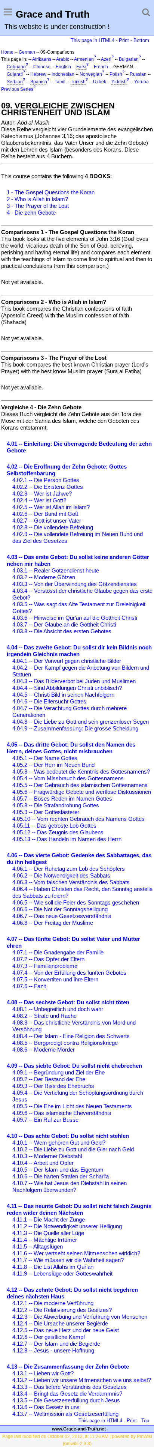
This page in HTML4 (92, 40)
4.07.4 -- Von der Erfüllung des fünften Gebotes (69, 972)
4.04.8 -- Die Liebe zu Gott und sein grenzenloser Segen (80, 721)
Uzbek (99, 81)
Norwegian (91, 74)
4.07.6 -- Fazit (29, 986)
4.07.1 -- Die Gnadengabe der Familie (58, 952)
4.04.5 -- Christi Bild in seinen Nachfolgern (63, 694)
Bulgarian (129, 59)
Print (124, 40)
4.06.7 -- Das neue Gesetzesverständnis (61, 916)
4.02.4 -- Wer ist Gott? (39, 500)
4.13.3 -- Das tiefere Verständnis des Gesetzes (69, 1387)
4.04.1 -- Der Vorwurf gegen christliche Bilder (66, 661)
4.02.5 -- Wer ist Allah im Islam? (51, 507)
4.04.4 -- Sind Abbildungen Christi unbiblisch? (67, 688)
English (63, 66)
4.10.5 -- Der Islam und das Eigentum (58, 1169)
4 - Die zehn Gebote (31, 212)
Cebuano (16, 66)
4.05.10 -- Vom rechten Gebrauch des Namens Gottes (78, 819)
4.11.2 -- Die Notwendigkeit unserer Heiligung (67, 1226)
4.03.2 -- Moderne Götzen (43, 577)
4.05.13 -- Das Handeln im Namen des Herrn (66, 839)
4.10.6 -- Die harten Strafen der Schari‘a (60, 1176)
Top (145, 1420)
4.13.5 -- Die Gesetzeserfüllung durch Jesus (66, 1400)
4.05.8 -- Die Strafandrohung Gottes (55, 805)
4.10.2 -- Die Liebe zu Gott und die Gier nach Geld (73, 1149)
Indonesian (63, 74)
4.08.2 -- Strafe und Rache (44, 1016)
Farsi (81, 66)
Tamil (60, 81)
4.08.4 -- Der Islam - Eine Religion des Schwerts (71, 1036)
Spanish (38, 81)
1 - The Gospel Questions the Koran (51, 192)
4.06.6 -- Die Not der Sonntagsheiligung (60, 909)
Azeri (106, 59)
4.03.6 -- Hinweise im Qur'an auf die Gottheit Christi (74, 618)
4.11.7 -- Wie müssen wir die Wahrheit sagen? (68, 1260)
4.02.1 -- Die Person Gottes (45, 480)
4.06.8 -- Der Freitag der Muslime (52, 923)
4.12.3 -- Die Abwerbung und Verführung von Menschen (79, 1316)
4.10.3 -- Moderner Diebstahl (47, 1156)
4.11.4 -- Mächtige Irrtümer (44, 1240)
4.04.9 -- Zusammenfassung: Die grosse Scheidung (75, 728)
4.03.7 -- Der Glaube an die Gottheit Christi (64, 624)
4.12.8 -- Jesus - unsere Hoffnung (53, 1350)
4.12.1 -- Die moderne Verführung (52, 1303)
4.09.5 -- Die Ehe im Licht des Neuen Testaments (72, 1106)
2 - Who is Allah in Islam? (37, 199)
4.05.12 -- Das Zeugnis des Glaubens (58, 832)
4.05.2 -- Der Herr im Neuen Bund (53, 765)
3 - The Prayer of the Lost (38, 206)
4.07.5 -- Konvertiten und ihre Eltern (55, 979)
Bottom (141, 40)
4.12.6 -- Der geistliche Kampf (48, 1337)
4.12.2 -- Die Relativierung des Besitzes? (62, 1310)
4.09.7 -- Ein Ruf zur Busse (45, 1119)
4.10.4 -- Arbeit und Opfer (43, 1163)
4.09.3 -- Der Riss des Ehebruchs (53, 1086)
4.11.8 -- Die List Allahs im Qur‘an (52, 1267)
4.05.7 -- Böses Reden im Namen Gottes (62, 798)
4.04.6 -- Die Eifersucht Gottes (49, 701)
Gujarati (15, 74)
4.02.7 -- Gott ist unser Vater (46, 520)
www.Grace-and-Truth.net (79, 1429)
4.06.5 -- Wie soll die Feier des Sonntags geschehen (75, 902)
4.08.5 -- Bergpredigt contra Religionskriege (65, 1043)
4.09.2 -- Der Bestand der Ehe (48, 1079)
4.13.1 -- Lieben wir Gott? (43, 1373)
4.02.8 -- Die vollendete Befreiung (52, 527)
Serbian (15, 81)
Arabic (62, 59)
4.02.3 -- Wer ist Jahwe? (42, 493)
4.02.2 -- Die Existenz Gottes (47, 487)
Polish (116, 74)
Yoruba (141, 81)
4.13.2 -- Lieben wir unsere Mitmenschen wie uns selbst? (81, 1380)
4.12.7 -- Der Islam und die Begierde (56, 1343)
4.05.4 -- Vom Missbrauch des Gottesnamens (68, 778)
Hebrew (38, 74)
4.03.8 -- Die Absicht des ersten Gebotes (61, 631)
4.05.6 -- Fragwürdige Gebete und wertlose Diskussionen (81, 792)
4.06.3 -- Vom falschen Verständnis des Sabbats (71, 882)
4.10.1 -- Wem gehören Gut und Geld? (58, 1142)
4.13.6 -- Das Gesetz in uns (46, 1407)
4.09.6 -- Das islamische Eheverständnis (61, 1113)
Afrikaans (41, 59)
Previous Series (17, 89)
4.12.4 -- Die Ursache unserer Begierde (60, 1323)
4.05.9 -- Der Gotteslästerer (45, 812)
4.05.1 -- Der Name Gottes (44, 758)
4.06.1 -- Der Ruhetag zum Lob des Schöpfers (68, 868)
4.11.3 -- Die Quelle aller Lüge (48, 1233)
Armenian (84, 59)
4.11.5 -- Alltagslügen (37, 1246)
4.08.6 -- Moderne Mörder (43, 1049)
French (101, 66)
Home (7, 52)
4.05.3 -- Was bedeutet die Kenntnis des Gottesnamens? (81, 771)
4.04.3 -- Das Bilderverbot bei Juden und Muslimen (74, 681)
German (27, 52)
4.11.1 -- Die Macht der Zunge (48, 1219)
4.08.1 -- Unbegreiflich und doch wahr (57, 1009)
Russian (138, 74)
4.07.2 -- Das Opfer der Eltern (48, 959)
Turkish (78, 81)
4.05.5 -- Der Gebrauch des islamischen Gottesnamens (80, 785)
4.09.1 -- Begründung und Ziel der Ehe (58, 1072)
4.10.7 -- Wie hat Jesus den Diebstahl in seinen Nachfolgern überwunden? (69, 1186)
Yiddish (119, 81)
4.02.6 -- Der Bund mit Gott (45, 514)
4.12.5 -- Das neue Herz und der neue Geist (65, 1330)
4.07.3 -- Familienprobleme (44, 966)
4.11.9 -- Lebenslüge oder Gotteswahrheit (62, 1273)
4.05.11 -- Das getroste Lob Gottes (54, 825)
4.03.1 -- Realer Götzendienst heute (55, 570)
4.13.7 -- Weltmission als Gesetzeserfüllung (65, 1414)
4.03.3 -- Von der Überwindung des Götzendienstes (74, 584)
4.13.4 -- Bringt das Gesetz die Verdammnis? (67, 1393)
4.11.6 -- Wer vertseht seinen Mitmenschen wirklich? (76, 1253)
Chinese (41, 66)
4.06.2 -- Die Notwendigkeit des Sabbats (61, 875)
